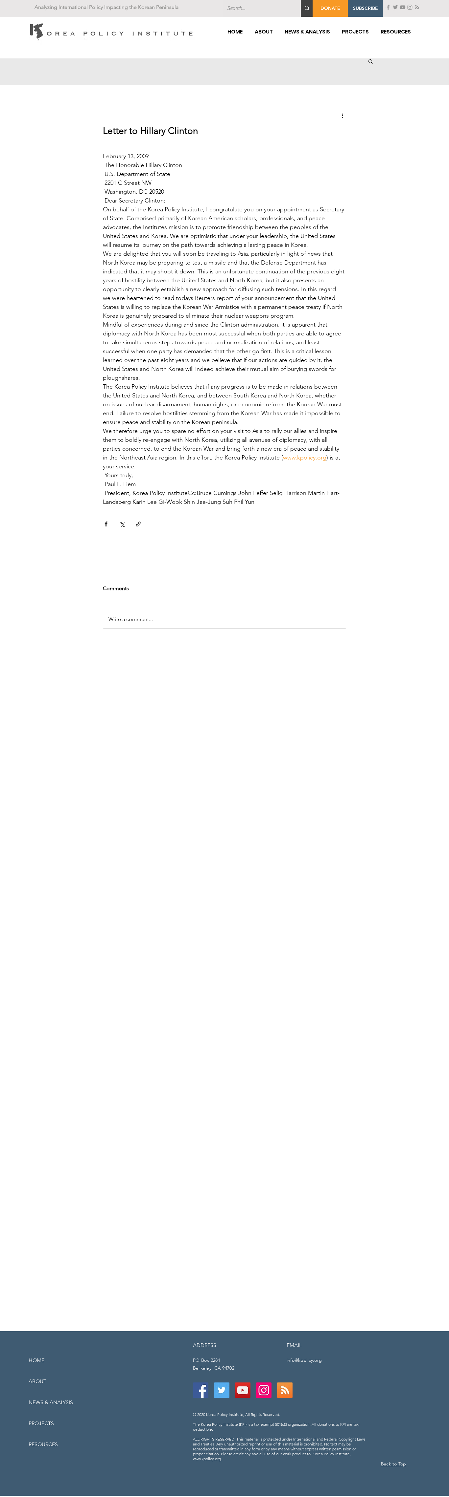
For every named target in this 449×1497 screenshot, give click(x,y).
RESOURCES (43, 1444)
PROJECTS (41, 1423)
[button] (365, 8)
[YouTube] (402, 7)
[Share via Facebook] (106, 524)
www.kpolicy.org (207, 1458)
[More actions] (342, 115)
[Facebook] (388, 7)
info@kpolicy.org (304, 1360)
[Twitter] (395, 7)
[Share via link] (138, 524)
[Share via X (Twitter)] (122, 524)
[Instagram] (410, 7)
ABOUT (37, 1381)
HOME (36, 1360)
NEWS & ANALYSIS (51, 1402)
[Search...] (307, 8)
